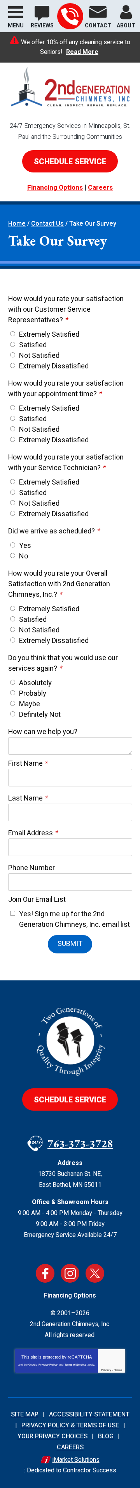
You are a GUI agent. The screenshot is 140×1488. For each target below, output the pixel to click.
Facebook (45, 1273)
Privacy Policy (48, 1364)
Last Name (27, 798)
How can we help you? (42, 732)
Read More (82, 52)
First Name (27, 763)
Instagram (70, 1273)
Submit (70, 944)
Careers (100, 187)
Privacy (106, 1370)
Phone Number (31, 868)
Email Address (33, 833)
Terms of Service (75, 1364)
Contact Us (47, 223)
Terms (118, 1370)
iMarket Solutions (76, 1460)
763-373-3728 (70, 16)
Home (17, 223)
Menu (16, 26)
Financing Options (55, 187)
